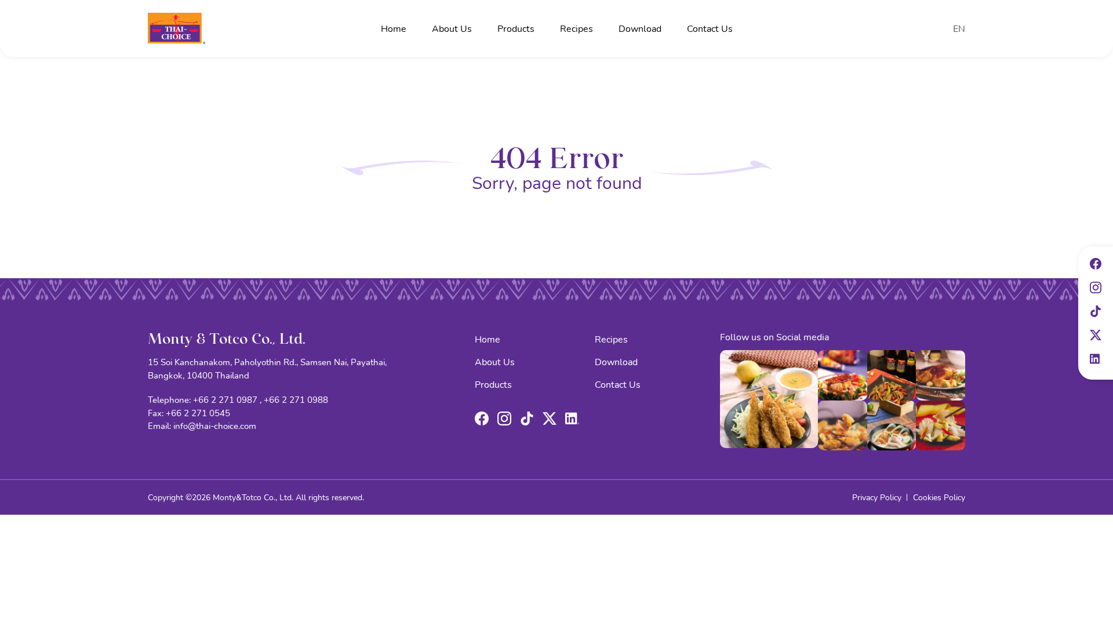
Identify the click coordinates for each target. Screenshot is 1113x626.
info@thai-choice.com (214, 425)
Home (393, 28)
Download (640, 28)
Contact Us (710, 28)
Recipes (576, 28)
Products (515, 28)
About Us (452, 28)
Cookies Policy (939, 497)
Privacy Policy (876, 497)
